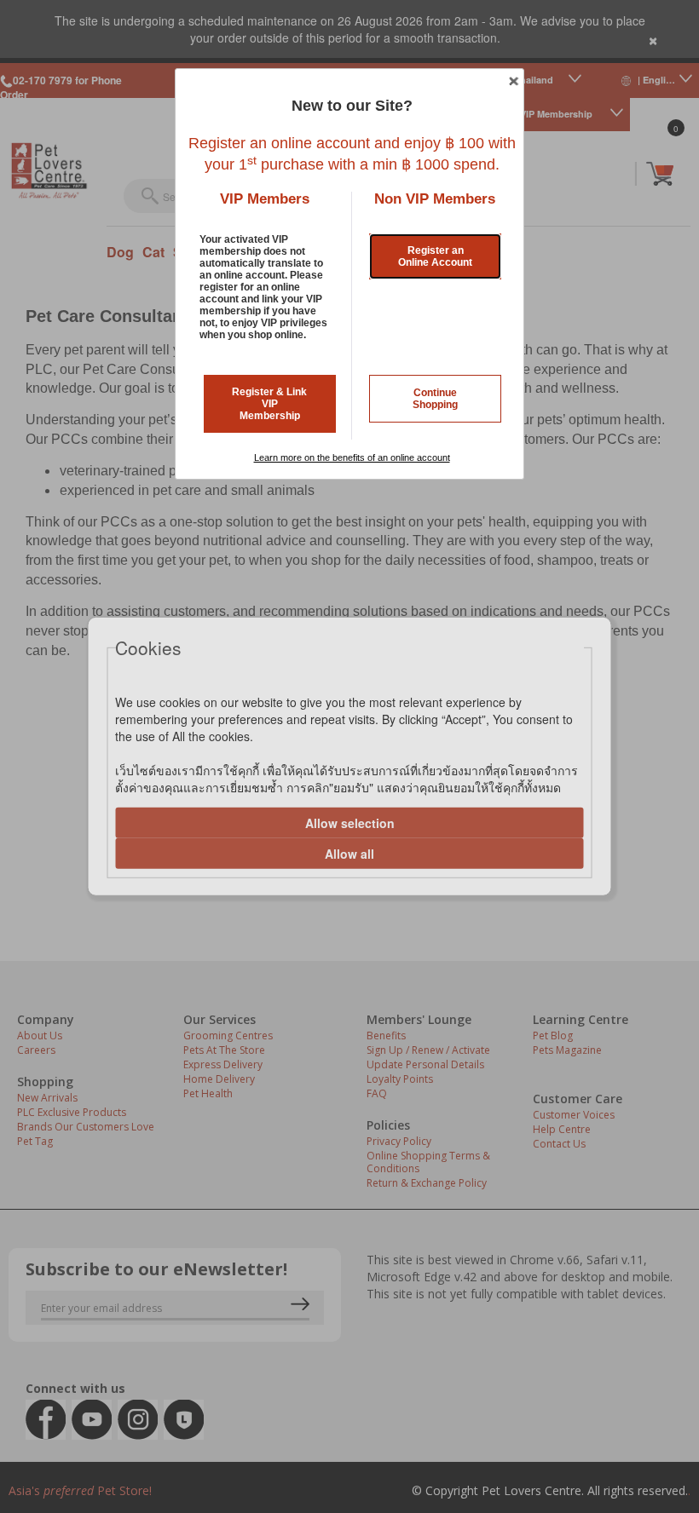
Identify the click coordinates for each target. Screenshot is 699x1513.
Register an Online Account (435, 256)
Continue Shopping (435, 399)
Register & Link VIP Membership (269, 404)
